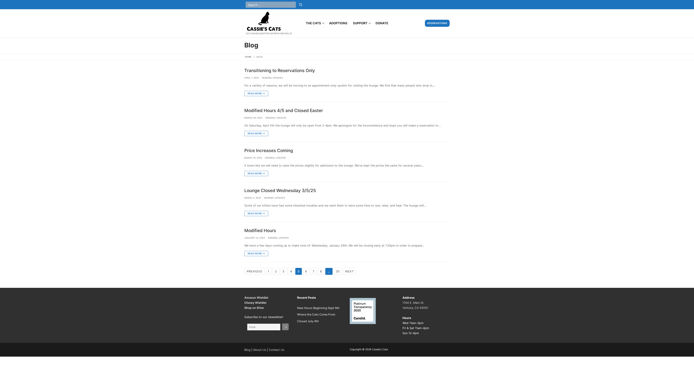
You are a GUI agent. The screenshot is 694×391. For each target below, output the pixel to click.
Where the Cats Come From (316, 314)
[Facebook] (438, 4)
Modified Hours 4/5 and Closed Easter (283, 110)
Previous (254, 271)
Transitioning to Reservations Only (279, 70)
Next (349, 271)
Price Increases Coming (268, 150)
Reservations (437, 23)
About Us (259, 350)
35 (338, 271)
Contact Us (276, 350)
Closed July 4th (308, 321)
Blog (247, 350)
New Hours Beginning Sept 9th (318, 308)
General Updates (272, 78)
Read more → (256, 93)
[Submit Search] (300, 4)
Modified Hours (260, 230)
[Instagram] (446, 4)
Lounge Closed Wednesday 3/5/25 (280, 190)
